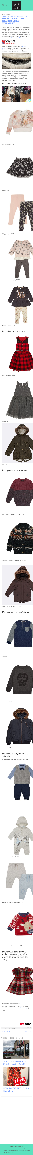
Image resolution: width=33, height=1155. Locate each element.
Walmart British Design (21, 1008)
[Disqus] (16, 1120)
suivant (27, 1031)
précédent (7, 1031)
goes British (19, 38)
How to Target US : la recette (16, 1089)
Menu (4, 6)
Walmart (13, 38)
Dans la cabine (16, 5)
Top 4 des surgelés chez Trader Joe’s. (14, 1062)
